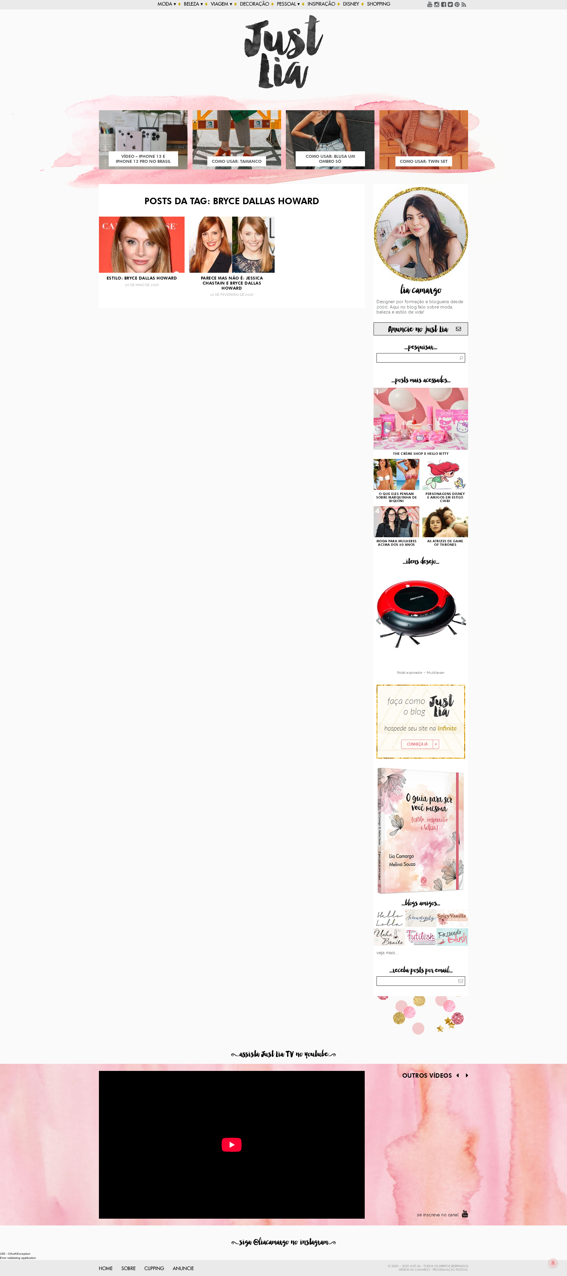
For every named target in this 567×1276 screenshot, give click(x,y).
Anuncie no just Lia (417, 329)
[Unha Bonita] (389, 937)
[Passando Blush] (452, 937)
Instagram (436, 4)
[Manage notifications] (553, 1263)
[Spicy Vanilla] (452, 918)
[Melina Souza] (421, 918)
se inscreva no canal (438, 1214)
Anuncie (183, 1268)
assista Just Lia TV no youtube (283, 1054)
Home (106, 1268)
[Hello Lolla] (389, 918)
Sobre (128, 1268)
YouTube (430, 4)
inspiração (321, 4)
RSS (464, 4)
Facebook (443, 4)
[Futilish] (421, 937)
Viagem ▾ (221, 4)
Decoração (254, 4)
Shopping (378, 4)
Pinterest (457, 4)
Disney (351, 4)
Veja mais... (387, 952)
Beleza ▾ (193, 4)
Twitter (450, 4)
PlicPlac (462, 1269)
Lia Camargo (420, 1269)
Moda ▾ (167, 4)
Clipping (154, 1268)
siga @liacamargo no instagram (283, 1242)
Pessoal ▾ (288, 4)
